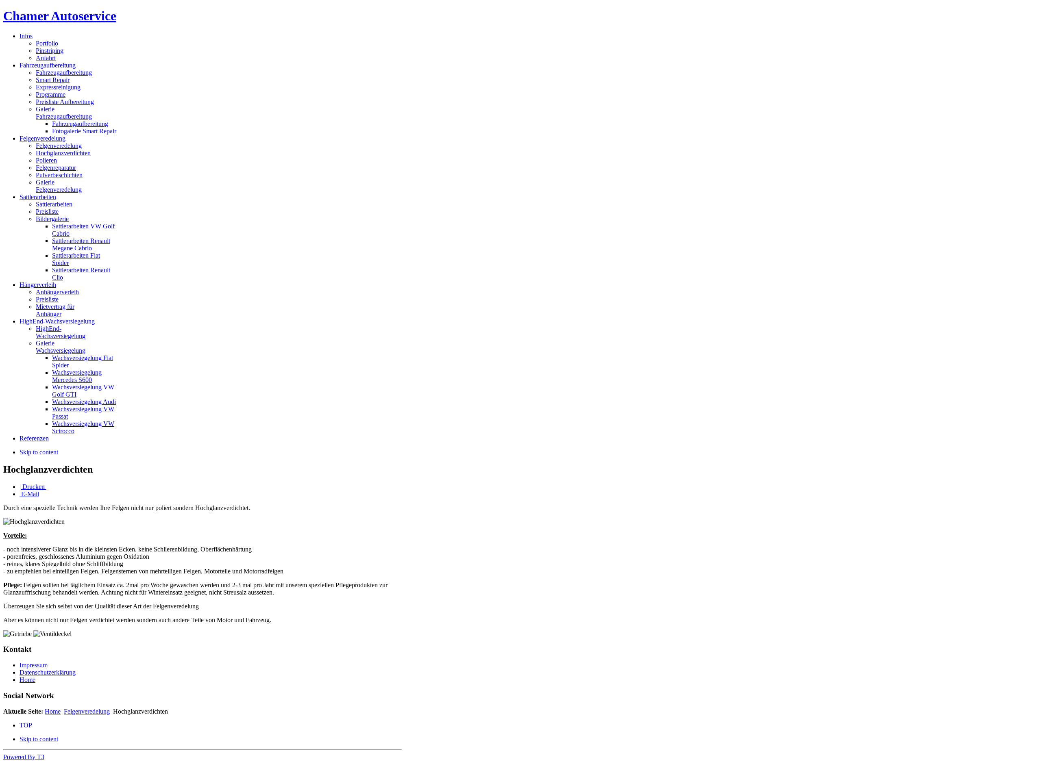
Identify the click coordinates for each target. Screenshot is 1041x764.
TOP (26, 725)
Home (27, 679)
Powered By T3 (23, 756)
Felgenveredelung (87, 711)
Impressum (34, 665)
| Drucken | (34, 486)
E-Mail (29, 494)
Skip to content (39, 452)
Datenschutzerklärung (48, 672)
